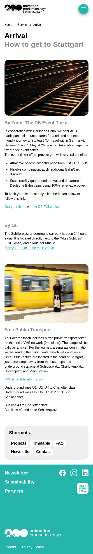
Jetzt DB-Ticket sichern (47, 207)
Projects (18, 443)
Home (8, 24)
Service (23, 24)
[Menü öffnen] (83, 9)
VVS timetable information (24, 379)
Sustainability (20, 481)
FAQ (60, 443)
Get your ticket (15, 207)
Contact (43, 451)
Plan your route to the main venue (29, 248)
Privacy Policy (32, 547)
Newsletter (21, 451)
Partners (14, 490)
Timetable (41, 443)
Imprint (10, 547)
